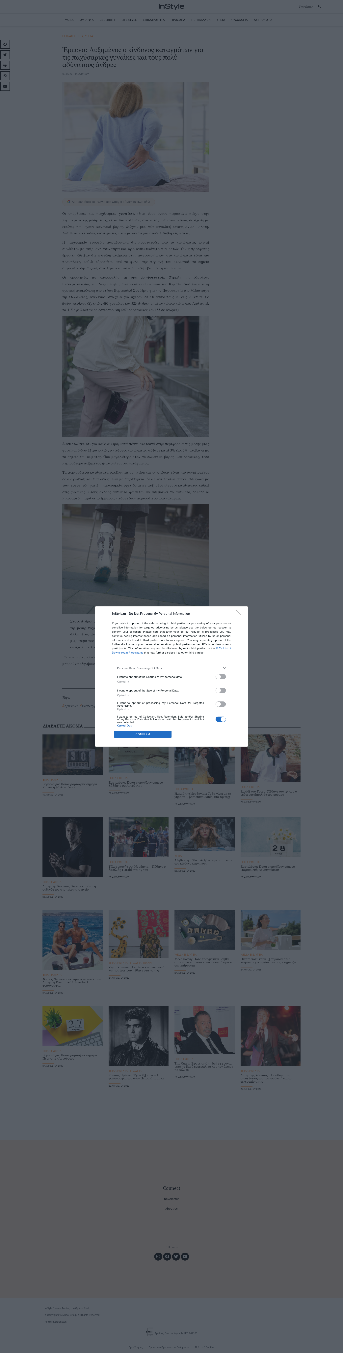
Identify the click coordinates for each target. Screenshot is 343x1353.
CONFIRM (143, 734)
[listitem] (171, 668)
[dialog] (171, 676)
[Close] (240, 614)
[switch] (221, 676)
